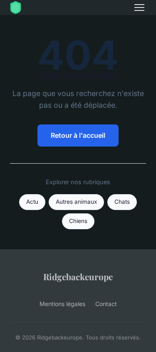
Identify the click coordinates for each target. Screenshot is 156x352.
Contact (106, 303)
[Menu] (139, 7)
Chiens (78, 221)
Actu (32, 201)
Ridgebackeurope (78, 276)
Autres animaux (76, 201)
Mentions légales (62, 303)
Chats (122, 201)
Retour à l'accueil (78, 135)
